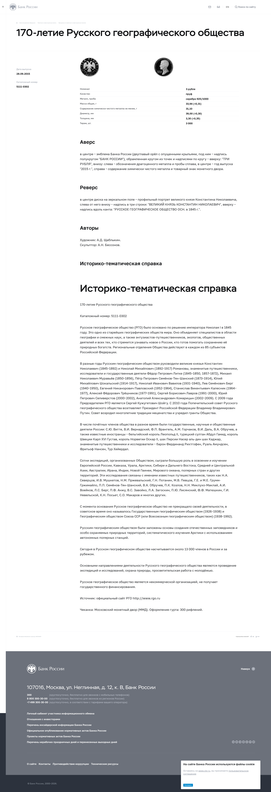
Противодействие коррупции (71, 763)
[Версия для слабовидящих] (218, 7)
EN (227, 7)
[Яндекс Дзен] (243, 742)
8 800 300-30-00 (37, 698)
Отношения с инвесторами (43, 719)
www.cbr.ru (204, 770)
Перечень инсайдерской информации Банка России (59, 724)
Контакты (44, 763)
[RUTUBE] (250, 742)
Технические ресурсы (104, 763)
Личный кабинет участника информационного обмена (60, 713)
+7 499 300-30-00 (37, 702)
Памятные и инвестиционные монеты (47, 22)
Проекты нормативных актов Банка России (53, 736)
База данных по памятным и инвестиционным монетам (72, 22)
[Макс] (253, 742)
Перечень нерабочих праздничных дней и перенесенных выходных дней (72, 742)
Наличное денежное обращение (27, 22)
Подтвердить (188, 785)
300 (29, 694)
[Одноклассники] (246, 742)
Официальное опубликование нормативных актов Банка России (66, 730)
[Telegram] (240, 742)
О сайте (31, 763)
